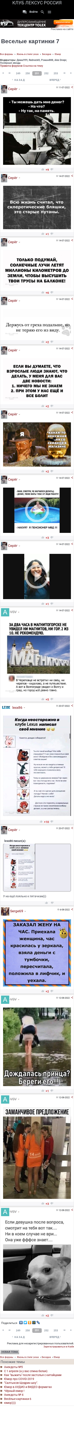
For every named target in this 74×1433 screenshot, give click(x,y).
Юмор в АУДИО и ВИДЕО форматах (28, 1387)
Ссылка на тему (33, 65)
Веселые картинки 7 (30, 41)
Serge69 (16, 911)
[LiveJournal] (38, 1321)
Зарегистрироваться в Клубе (59, 1346)
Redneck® (34, 60)
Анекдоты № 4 (13, 1394)
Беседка (46, 54)
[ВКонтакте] (21, 1321)
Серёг (12, 89)
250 (27, 73)
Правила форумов (11, 65)
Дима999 (22, 60)
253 (56, 73)
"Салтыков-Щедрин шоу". (21, 1382)
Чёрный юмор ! (14, 1390)
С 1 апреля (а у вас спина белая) (25, 1371)
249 (18, 73)
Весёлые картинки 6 (17, 1398)
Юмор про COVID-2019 (19, 1379)
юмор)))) (10, 1402)
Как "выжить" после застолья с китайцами (32, 1375)
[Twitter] (25, 1321)
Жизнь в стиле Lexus (28, 54)
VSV (13, 612)
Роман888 (47, 60)
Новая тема (9, 1351)
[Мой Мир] (34, 1321)
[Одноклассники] (30, 1321)
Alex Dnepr (60, 60)
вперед (56, 79)
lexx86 (17, 707)
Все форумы (6, 54)
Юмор (58, 54)
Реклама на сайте (62, 29)
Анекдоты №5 (13, 1367)
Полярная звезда (10, 63)
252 (46, 73)
